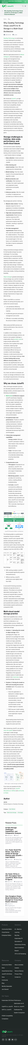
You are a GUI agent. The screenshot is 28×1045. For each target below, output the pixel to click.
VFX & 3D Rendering (20, 954)
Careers (17, 968)
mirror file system (8, 730)
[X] (6, 1039)
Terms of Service (19, 971)
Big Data (17, 935)
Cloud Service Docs (7, 971)
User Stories (12, 809)
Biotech (17, 950)
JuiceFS (14, 98)
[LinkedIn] (9, 1039)
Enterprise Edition (6, 935)
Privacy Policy (18, 974)
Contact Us (18, 977)
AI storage (20, 812)
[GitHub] (3, 1039)
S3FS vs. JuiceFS (6, 1009)
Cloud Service (5, 932)
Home (5, 19)
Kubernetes (16, 677)
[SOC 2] (15, 1039)
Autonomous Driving (20, 944)
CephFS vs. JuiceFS (7, 1006)
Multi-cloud (9, 396)
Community (5, 980)
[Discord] (12, 1039)
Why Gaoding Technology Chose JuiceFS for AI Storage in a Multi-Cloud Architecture (13, 12)
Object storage (7, 277)
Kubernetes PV (19, 938)
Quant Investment (19, 947)
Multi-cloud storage (11, 812)
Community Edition (7, 929)
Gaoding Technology (9, 38)
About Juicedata (19, 965)
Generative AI (18, 941)
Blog (9, 19)
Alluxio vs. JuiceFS (19, 1006)
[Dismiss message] (25, 2)
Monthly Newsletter (7, 986)
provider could (17, 339)
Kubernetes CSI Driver (8, 1000)
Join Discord (5, 989)
